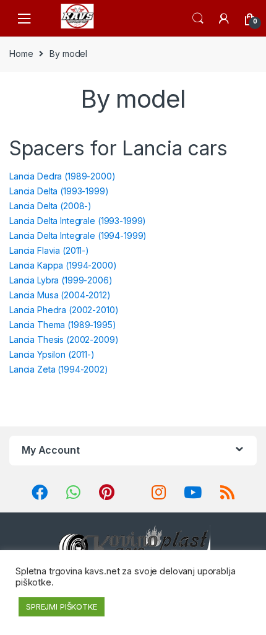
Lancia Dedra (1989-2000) (62, 176)
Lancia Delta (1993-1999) (59, 191)
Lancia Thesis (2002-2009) (64, 339)
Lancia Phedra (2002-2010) (64, 310)
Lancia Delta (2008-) (50, 206)
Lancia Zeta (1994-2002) (58, 369)
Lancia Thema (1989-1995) (62, 324)
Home (21, 53)
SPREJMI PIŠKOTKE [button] (61, 606)
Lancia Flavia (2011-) (49, 250)
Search (198, 18)
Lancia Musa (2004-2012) (60, 295)
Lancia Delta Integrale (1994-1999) (78, 235)
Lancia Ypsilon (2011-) (52, 354)
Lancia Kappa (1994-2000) (63, 265)
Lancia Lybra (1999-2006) (61, 280)
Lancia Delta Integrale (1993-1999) (77, 220)
